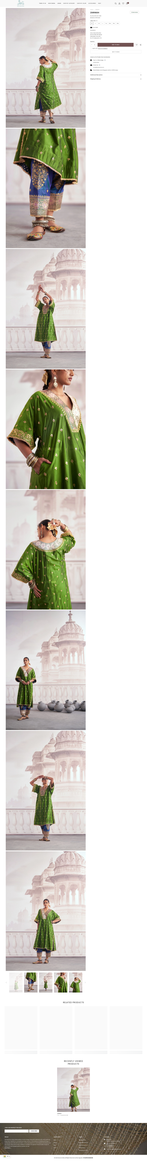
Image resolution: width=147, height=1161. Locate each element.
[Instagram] (109, 1154)
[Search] (116, 3)
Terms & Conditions (102, 48)
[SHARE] (140, 45)
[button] (6, 982)
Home (91, 9)
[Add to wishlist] (137, 45)
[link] (21, 1051)
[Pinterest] (112, 1154)
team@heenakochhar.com (98, 67)
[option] (15, 982)
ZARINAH (59, 1113)
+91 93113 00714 (96, 62)
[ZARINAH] (73, 1090)
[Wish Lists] (123, 3)
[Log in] (120, 3)
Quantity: (92, 42)
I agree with (95, 48)
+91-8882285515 (110, 1145)
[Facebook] (105, 1154)
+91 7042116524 (110, 1147)
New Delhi (109, 1139)
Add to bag (115, 45)
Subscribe (34, 1131)
